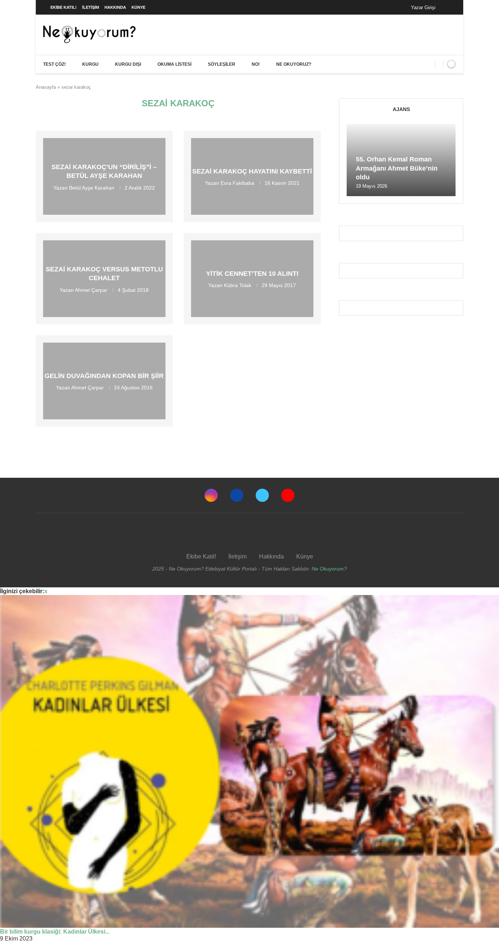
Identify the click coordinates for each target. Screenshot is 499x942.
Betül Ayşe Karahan (91, 187)
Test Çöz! (54, 64)
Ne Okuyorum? (329, 569)
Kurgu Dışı (128, 64)
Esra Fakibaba (237, 183)
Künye (138, 7)
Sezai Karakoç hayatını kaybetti (252, 171)
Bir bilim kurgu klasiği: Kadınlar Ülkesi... (55, 931)
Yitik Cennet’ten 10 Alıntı (252, 273)
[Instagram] (211, 495)
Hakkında (115, 7)
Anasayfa (46, 87)
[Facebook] (448, 7)
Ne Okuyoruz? (293, 64)
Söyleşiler (221, 64)
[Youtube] (287, 495)
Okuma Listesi (174, 64)
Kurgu (90, 64)
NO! (256, 64)
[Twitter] (262, 495)
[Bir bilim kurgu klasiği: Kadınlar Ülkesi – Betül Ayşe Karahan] (249, 761)
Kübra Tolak (237, 285)
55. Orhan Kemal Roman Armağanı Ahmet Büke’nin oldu (397, 168)
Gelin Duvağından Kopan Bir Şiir (104, 376)
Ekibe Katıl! (63, 7)
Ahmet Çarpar (91, 290)
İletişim (90, 7)
